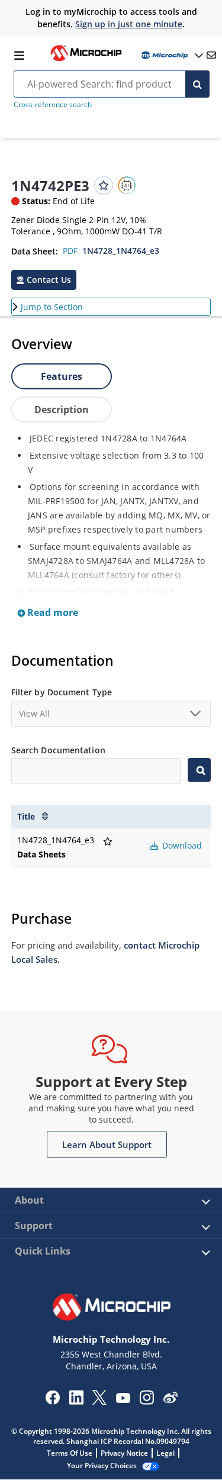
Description (61, 409)
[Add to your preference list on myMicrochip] (103, 185)
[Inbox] (211, 55)
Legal (165, 1453)
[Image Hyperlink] (86, 60)
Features (61, 376)
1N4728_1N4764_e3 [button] (120, 250)
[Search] (197, 84)
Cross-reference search (53, 104)
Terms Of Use (69, 1453)
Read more (51, 612)
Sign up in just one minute (128, 24)
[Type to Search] (199, 770)
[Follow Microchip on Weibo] (170, 1400)
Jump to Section (52, 306)
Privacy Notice (124, 1453)
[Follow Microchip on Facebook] (52, 1401)
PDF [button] (70, 250)
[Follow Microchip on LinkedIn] (76, 1401)
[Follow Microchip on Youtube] (122, 1399)
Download (181, 845)
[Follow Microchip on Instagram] (146, 1401)
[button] (43, 280)
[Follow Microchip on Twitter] (99, 1401)
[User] (171, 55)
